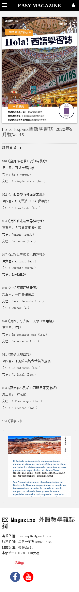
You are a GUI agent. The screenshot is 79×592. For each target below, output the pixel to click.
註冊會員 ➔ (11, 148)
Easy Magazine (39, 5)
